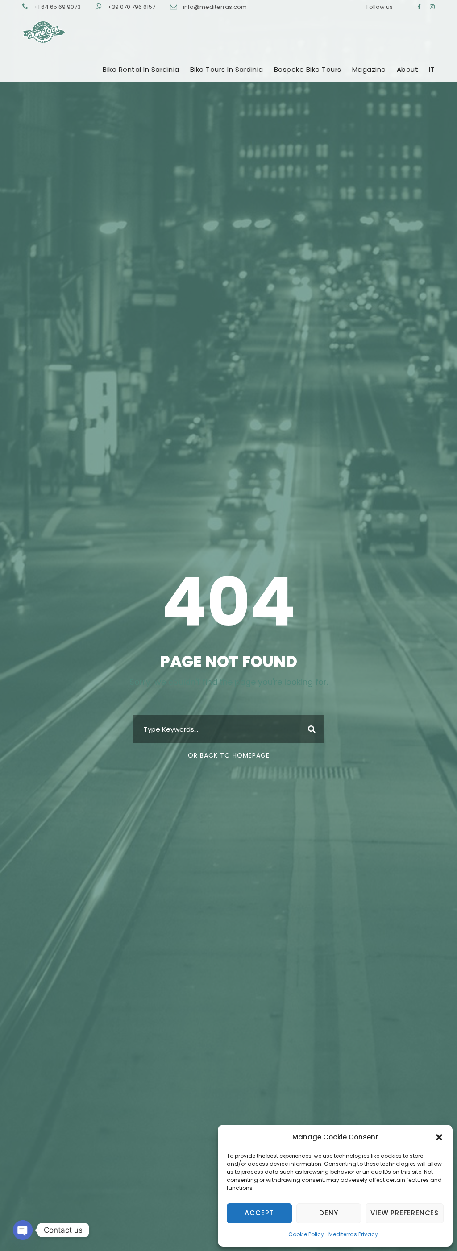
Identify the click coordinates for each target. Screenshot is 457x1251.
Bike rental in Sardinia (141, 69)
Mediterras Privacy (353, 1234)
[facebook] (418, 7)
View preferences (404, 1213)
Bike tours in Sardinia (226, 69)
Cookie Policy (306, 1234)
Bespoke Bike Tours (307, 69)
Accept (259, 1213)
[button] (439, 1137)
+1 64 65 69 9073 (58, 7)
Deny (328, 1213)
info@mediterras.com (215, 7)
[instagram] (432, 7)
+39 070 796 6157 (132, 7)
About (408, 69)
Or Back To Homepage (229, 755)
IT (432, 69)
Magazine (369, 69)
